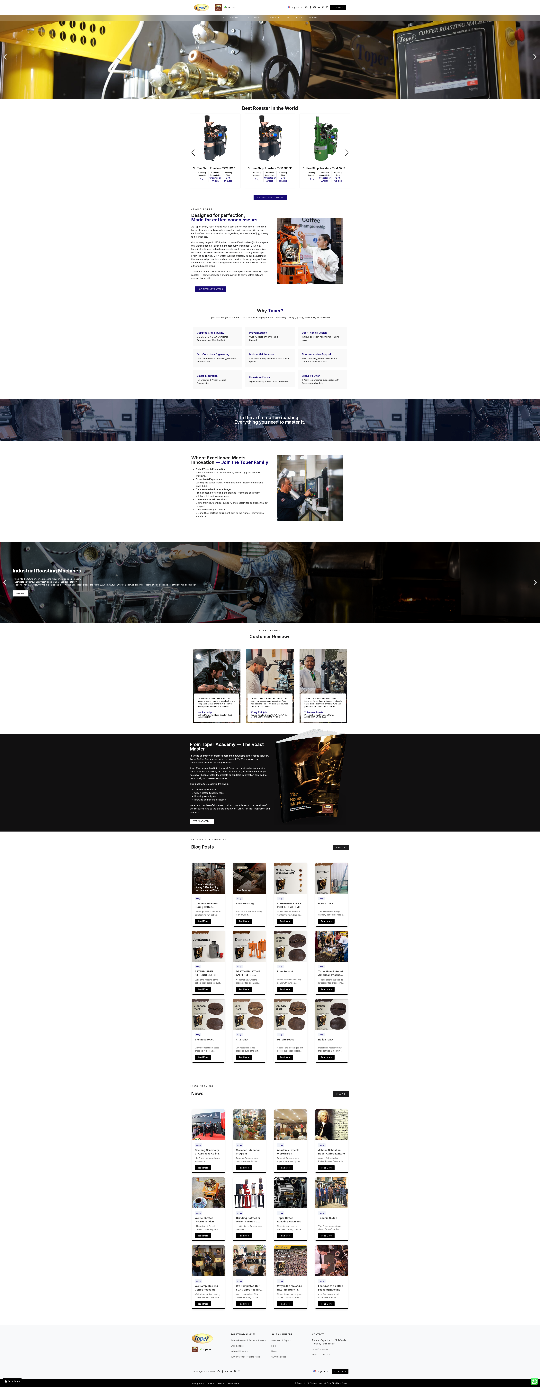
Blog (198, 898)
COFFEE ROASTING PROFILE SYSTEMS (289, 905)
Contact (313, 18)
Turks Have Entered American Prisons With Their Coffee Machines (330, 973)
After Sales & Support (281, 1340)
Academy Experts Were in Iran (288, 1152)
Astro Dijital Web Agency (337, 1383)
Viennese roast (204, 1039)
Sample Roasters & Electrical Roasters (248, 1340)
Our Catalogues (278, 1357)
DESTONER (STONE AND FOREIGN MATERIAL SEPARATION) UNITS (249, 973)
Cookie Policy (233, 1383)
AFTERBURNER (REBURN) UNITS (205, 973)
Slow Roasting (245, 903)
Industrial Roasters (239, 1351)
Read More (203, 921)
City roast (242, 1039)
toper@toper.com (320, 1349)
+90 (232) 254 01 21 (321, 1354)
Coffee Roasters (230, 18)
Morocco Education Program (248, 1152)
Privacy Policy (198, 1383)
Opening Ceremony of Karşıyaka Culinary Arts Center (208, 1152)
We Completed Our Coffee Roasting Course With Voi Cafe (208, 1287)
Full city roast (285, 1039)
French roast (285, 971)
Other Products (254, 18)
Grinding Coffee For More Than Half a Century (248, 1220)
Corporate (274, 18)
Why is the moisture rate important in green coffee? (289, 1287)
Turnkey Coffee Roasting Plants (245, 1357)
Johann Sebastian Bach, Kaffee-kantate (331, 1152)
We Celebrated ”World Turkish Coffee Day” (204, 1220)
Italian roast (325, 1039)
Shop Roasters (237, 1346)
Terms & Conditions (215, 1383)
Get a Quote (338, 7)
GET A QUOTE (340, 1371)
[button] (5, 57)
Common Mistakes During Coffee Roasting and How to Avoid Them (207, 905)
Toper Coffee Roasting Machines (289, 1220)
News (274, 1351)
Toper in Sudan (327, 1218)
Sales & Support (294, 18)
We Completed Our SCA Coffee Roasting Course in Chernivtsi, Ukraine (249, 1287)
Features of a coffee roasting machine (330, 1287)
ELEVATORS (325, 903)
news (198, 1145)
